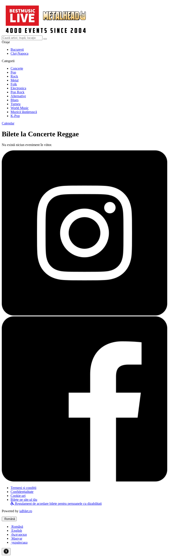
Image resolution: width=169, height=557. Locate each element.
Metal (14, 80)
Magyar (16, 538)
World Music (20, 108)
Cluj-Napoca (19, 53)
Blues (14, 100)
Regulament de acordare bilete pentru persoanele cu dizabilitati (58, 503)
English (16, 530)
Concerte (17, 68)
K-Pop (15, 116)
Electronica (18, 88)
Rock (14, 76)
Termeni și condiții (23, 488)
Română (9, 519)
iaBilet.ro (25, 511)
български (19, 534)
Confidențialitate (22, 492)
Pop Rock (17, 92)
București (17, 49)
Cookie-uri (18, 496)
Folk (14, 84)
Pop (13, 72)
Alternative (18, 96)
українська (19, 542)
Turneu (15, 104)
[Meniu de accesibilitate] (6, 551)
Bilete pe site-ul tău (24, 499)
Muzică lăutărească (24, 112)
